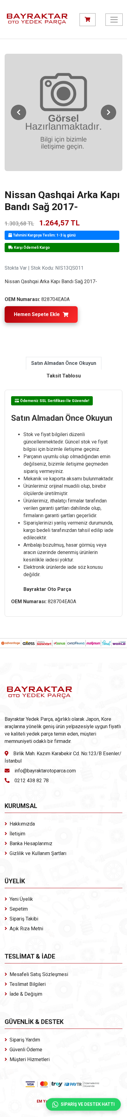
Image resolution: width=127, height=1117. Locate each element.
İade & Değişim (26, 994)
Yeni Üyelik (21, 899)
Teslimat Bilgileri (28, 984)
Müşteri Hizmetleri (30, 1059)
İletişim (17, 834)
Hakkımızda (22, 824)
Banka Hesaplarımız (31, 843)
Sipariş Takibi (24, 919)
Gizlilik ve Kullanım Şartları (38, 853)
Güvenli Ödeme (26, 1050)
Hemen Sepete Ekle (37, 314)
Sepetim (19, 909)
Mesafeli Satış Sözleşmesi (39, 974)
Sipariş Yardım (25, 1040)
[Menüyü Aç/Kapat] (114, 19)
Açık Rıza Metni (26, 928)
